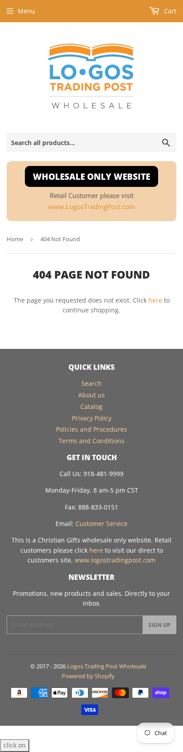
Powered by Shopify (88, 676)
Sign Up (159, 625)
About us (91, 395)
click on (15, 745)
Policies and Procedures (91, 429)
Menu (26, 11)
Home (15, 239)
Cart (169, 11)
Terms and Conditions (91, 441)
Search (91, 383)
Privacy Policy (91, 418)
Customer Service (101, 523)
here (155, 300)
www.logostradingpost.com (115, 560)
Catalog (91, 406)
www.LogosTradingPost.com (91, 206)
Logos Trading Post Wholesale (106, 666)
